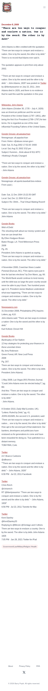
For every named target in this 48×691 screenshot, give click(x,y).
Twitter (43, 83)
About (10, 666)
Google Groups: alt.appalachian (16, 134)
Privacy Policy (24, 666)
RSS (38, 666)
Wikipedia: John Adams (12, 105)
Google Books (8, 224)
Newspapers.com (9, 307)
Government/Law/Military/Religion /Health (20, 547)
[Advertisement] (24, 575)
